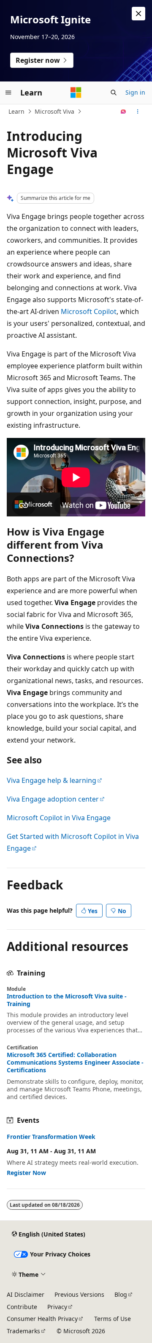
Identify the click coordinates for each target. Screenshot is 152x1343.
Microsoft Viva (54, 111)
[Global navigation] (8, 92)
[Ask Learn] (123, 111)
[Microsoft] (76, 92)
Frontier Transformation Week (51, 1137)
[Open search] (113, 92)
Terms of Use (112, 1319)
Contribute (22, 1307)
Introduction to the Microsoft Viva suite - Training (67, 1000)
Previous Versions (79, 1294)
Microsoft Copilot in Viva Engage (59, 817)
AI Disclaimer (25, 1294)
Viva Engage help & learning (51, 780)
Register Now (26, 1173)
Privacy (57, 1307)
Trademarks (23, 1331)
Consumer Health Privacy (42, 1319)
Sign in (135, 92)
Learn (16, 111)
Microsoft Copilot (89, 311)
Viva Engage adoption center (53, 799)
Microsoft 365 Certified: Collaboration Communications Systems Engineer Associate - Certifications (75, 1062)
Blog (120, 1294)
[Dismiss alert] (138, 13)
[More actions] (137, 111)
